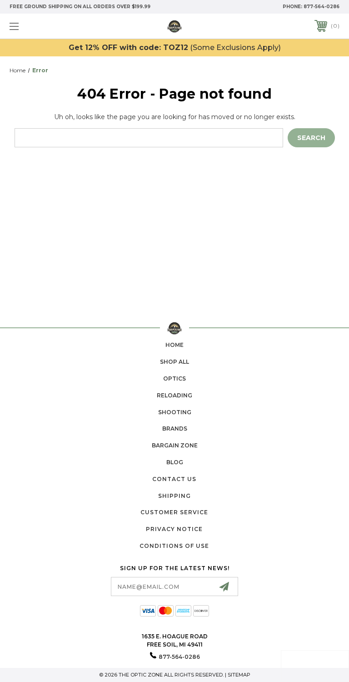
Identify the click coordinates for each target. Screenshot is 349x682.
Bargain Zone (175, 445)
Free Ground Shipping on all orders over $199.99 (80, 7)
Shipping (174, 495)
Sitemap (239, 675)
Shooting (174, 412)
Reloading (174, 395)
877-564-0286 (321, 7)
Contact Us (174, 479)
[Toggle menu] (42, 26)
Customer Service (174, 512)
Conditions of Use (174, 545)
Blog (174, 462)
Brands (174, 428)
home (174, 344)
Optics (174, 378)
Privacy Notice (174, 529)
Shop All (174, 361)
